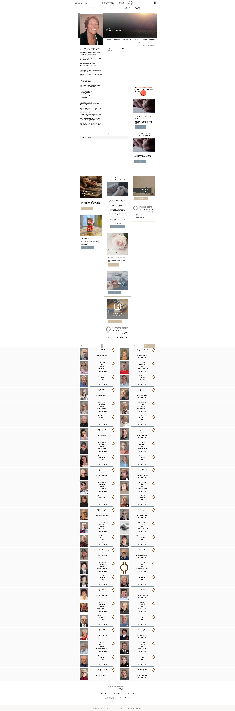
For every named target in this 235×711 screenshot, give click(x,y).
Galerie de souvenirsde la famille (127, 40)
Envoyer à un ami (143, 42)
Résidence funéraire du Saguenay (110, 3)
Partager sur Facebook (133, 42)
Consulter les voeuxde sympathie (137, 40)
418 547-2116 (127, 697)
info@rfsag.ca (113, 701)
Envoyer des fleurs (152, 39)
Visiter (88, 247)
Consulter (117, 226)
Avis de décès (108, 39)
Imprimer (141, 198)
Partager (115, 321)
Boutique (145, 39)
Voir (141, 127)
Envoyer (115, 292)
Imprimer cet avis (153, 42)
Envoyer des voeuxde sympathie (116, 40)
